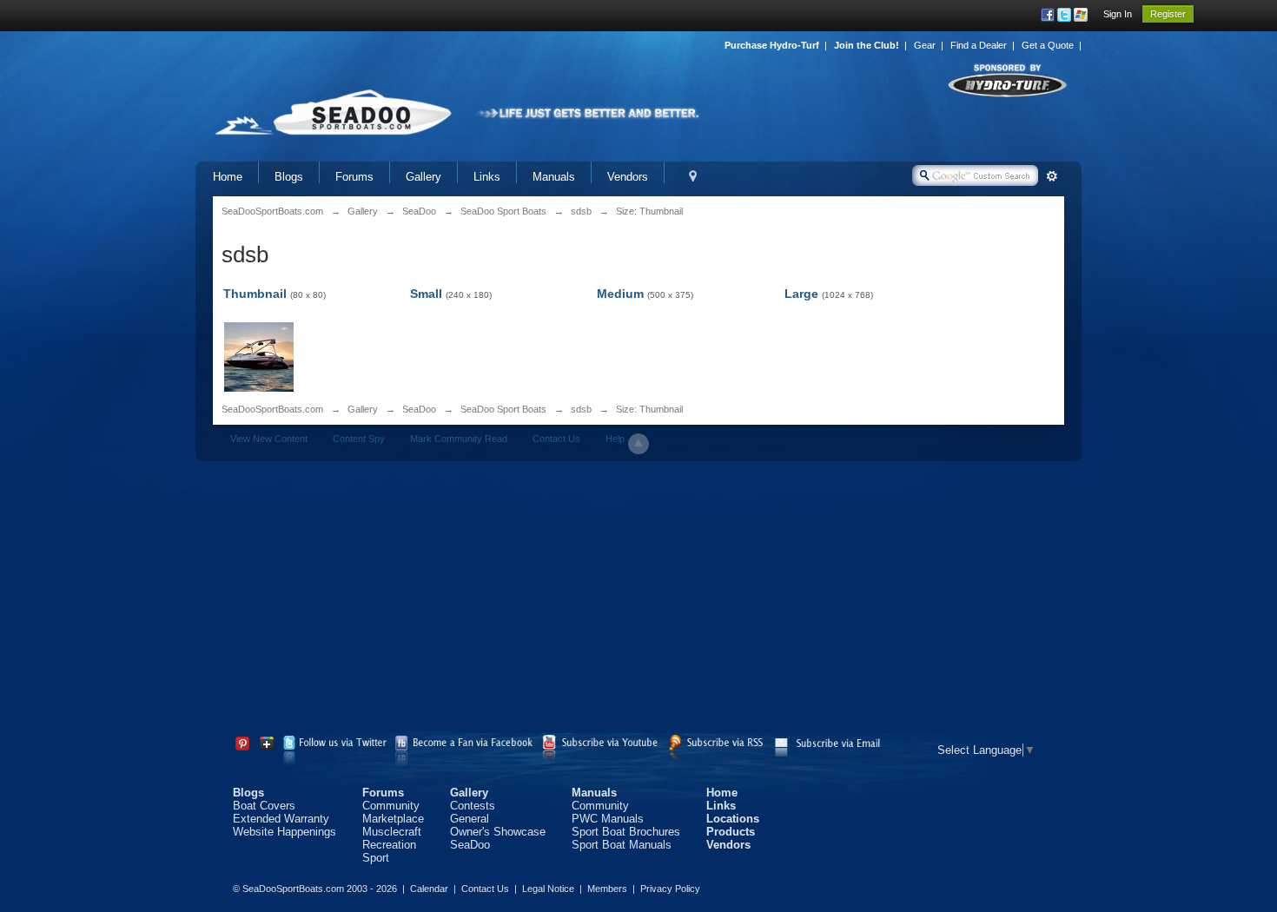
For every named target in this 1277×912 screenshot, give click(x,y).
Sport (375, 857)
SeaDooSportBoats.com (272, 409)
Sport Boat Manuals (622, 844)
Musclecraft (391, 831)
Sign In (1117, 14)
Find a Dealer (978, 45)
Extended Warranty (281, 818)
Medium (620, 294)
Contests (472, 805)
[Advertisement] (638, 600)
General (469, 818)
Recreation (389, 844)
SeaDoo (419, 409)
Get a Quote (1048, 45)
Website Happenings (284, 831)
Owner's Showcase (498, 831)
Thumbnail (255, 294)
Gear (925, 45)
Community (391, 805)
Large (801, 294)
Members (607, 888)
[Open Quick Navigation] (692, 176)
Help (615, 438)
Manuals (554, 176)
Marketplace (393, 818)
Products (730, 831)
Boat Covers (264, 805)
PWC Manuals (608, 818)
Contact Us (556, 438)
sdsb (581, 409)
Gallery (423, 176)
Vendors (627, 176)
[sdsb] (259, 355)
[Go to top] (638, 443)
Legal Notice (548, 888)
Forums (354, 176)
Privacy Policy (670, 888)
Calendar (429, 888)
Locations (732, 818)
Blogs (289, 176)
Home (227, 176)
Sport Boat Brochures (626, 831)
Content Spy (359, 438)
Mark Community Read (458, 438)
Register (1168, 14)
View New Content (269, 438)
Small (426, 294)
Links (486, 176)
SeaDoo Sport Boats (503, 409)
